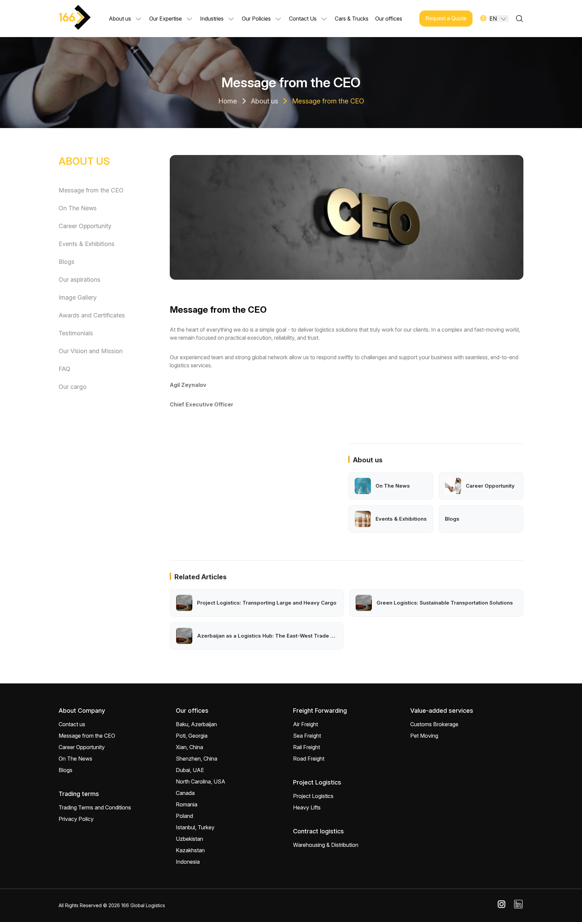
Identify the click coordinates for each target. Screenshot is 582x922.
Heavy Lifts (307, 807)
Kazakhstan (190, 850)
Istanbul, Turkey (195, 827)
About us (120, 18)
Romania (186, 804)
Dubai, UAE (190, 770)
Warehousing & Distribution (325, 844)
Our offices (388, 18)
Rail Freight (306, 747)
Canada (185, 793)
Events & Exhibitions (87, 243)
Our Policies (256, 18)
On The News (78, 208)
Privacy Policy (76, 819)
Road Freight (308, 758)
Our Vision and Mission (91, 351)
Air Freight (305, 724)
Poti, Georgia (191, 735)
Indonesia (188, 861)
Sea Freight (307, 735)
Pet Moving (424, 735)
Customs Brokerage (434, 724)
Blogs (66, 261)
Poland (184, 815)
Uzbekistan (189, 838)
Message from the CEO (328, 101)
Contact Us (303, 18)
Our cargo (73, 386)
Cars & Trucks (351, 18)
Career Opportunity (85, 225)
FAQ (64, 368)
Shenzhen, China (196, 758)
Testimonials (76, 333)
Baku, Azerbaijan (196, 724)
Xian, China (189, 747)
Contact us (72, 724)
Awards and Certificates (92, 315)
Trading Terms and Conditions (95, 807)
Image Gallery (78, 297)
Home (227, 101)
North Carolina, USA (200, 781)
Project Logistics (313, 796)
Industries (212, 18)
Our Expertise (165, 18)
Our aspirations (79, 279)
